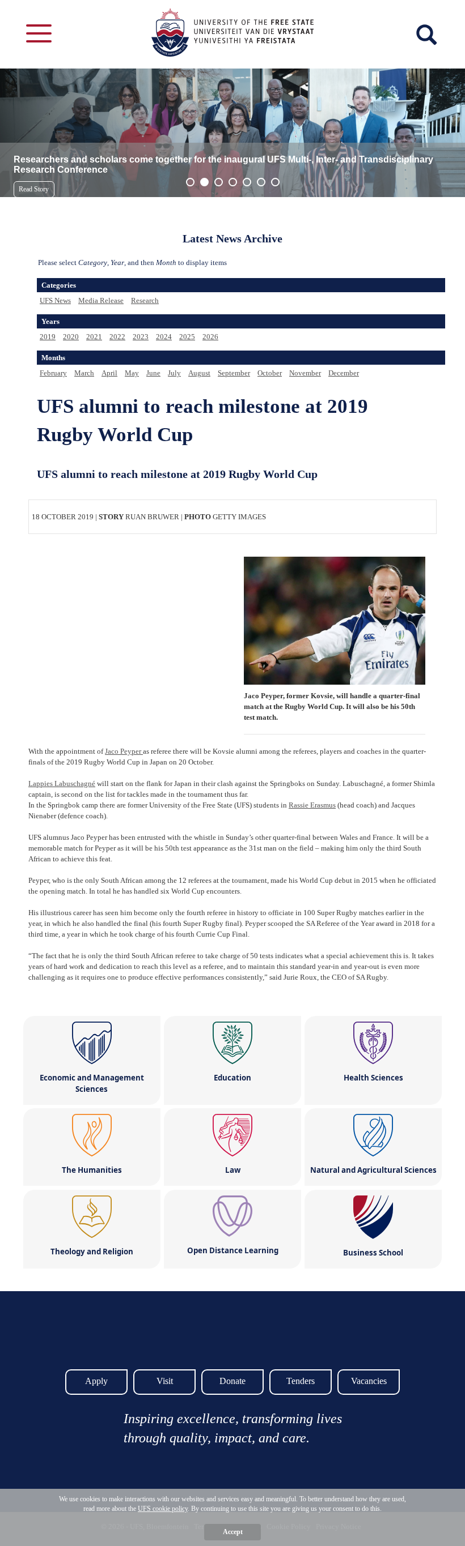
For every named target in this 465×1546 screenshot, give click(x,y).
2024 (164, 336)
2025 (187, 336)
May (132, 373)
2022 (117, 336)
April (109, 373)
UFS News (55, 300)
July (174, 373)
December (343, 373)
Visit (165, 1381)
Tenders (300, 1381)
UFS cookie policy (163, 1509)
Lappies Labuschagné (61, 783)
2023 (141, 336)
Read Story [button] (34, 189)
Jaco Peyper (124, 751)
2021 (94, 336)
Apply (96, 1381)
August (199, 373)
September (234, 373)
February (53, 373)
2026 (210, 336)
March (84, 373)
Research (145, 300)
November (305, 373)
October (269, 373)
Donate (232, 1381)
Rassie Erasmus (312, 805)
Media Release (101, 300)
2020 (71, 336)
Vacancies (369, 1381)
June (153, 373)
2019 (48, 336)
